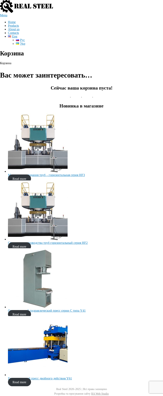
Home (12, 22)
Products (13, 25)
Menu (3, 15)
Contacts (13, 32)
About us (13, 29)
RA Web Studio (100, 393)
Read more (19, 178)
